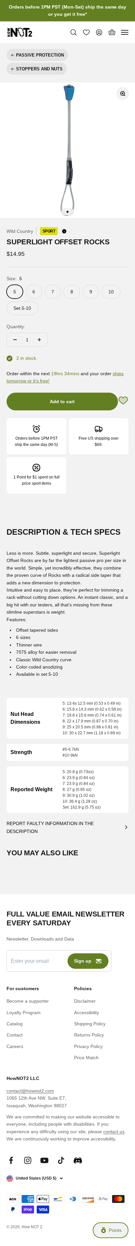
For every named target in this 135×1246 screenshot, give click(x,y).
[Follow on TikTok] (61, 1160)
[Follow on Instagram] (27, 1160)
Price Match (86, 1057)
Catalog (15, 1023)
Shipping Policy (90, 1023)
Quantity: (16, 326)
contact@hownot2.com (30, 1090)
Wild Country (20, 231)
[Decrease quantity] (15, 339)
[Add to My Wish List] (123, 401)
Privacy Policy (88, 1046)
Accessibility (86, 1012)
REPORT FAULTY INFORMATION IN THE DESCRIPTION (50, 827)
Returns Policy (89, 1035)
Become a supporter (28, 1001)
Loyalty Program (24, 1012)
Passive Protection (40, 55)
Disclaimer (85, 1001)
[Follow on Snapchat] (77, 1160)
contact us (114, 1131)
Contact (15, 1035)
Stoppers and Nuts (39, 68)
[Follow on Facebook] (11, 1160)
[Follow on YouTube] (44, 1160)
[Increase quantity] (39, 339)
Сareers (15, 1046)
